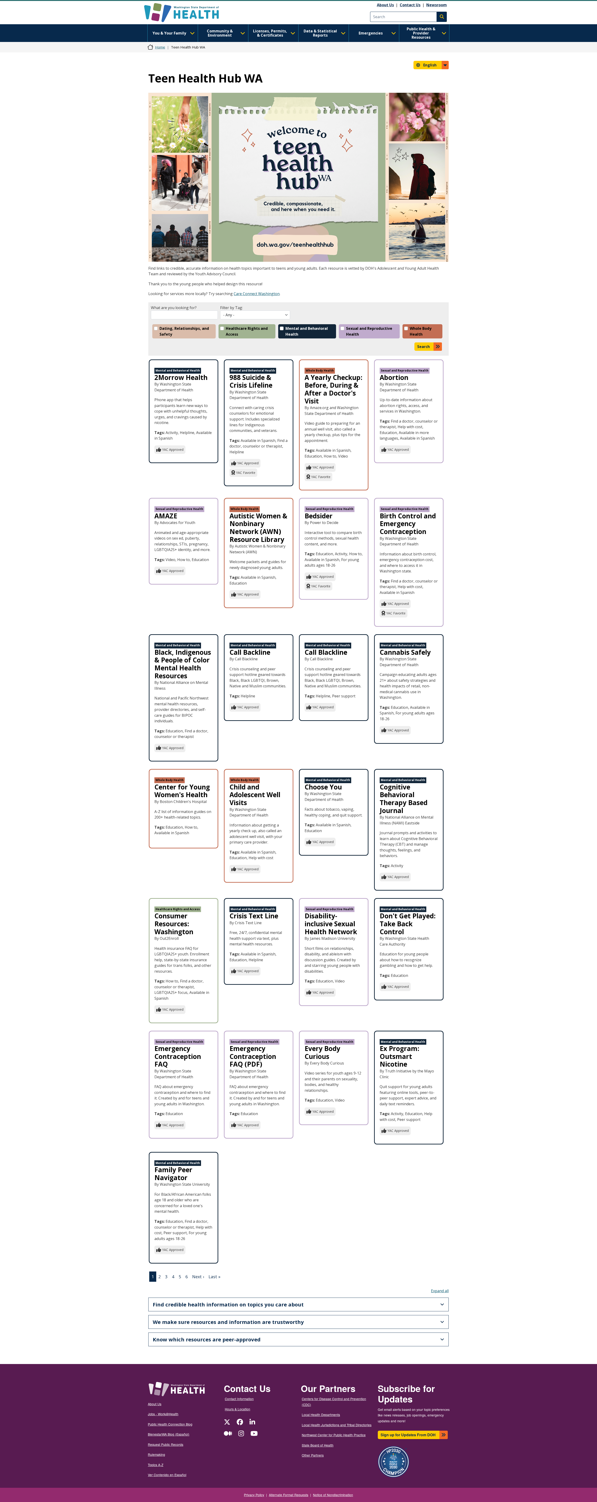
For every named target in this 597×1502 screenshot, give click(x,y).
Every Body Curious (322, 1052)
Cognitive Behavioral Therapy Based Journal (403, 798)
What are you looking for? (174, 307)
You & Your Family (169, 33)
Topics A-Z (155, 1464)
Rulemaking (156, 1454)
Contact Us (410, 4)
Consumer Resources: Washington (173, 923)
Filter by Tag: (231, 307)
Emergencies (371, 33)
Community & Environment (220, 33)
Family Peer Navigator (173, 1173)
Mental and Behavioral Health (306, 331)
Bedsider (319, 515)
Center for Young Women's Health (182, 790)
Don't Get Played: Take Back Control (408, 923)
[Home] (185, 12)
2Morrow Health (181, 377)
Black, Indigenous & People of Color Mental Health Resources (182, 664)
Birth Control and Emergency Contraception (408, 523)
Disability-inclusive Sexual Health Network (331, 923)
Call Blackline (326, 652)
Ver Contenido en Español (167, 1474)
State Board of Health (317, 1445)
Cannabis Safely (405, 652)
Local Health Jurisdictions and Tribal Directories (336, 1425)
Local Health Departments (321, 1414)
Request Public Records (165, 1444)
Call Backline (249, 652)
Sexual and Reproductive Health (369, 331)
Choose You (323, 786)
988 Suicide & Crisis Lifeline (250, 381)
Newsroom (436, 4)
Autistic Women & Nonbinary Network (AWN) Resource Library (258, 527)
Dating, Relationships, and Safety (184, 331)
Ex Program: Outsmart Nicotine (399, 1056)
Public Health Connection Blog (170, 1424)
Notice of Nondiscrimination (333, 1494)
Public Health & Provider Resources (421, 33)
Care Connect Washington (257, 293)
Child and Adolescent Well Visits (254, 794)
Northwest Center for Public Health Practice (334, 1435)
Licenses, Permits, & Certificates (270, 33)
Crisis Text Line (253, 915)
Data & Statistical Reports (320, 33)
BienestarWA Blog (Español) (168, 1434)
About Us (385, 4)
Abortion (394, 377)
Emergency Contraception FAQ (177, 1056)
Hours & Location (237, 1409)
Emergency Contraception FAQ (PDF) (252, 1056)
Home (160, 47)
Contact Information (239, 1398)
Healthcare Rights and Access (247, 331)
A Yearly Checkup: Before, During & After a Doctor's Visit (333, 389)
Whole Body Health (420, 331)
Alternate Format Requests (288, 1494)
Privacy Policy (254, 1494)
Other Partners (313, 1455)
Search (423, 346)
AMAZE (165, 515)
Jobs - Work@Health (163, 1414)
